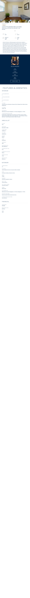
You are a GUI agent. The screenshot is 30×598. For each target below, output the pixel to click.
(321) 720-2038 (15, 72)
